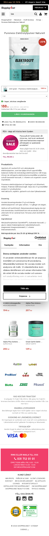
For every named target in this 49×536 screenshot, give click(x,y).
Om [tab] (40, 245)
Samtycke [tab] (8, 245)
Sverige (23, 530)
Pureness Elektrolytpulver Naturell (13, 22)
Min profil (9, 479)
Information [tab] (24, 245)
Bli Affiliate (40, 481)
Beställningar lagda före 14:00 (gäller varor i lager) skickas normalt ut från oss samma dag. (24, 410)
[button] (45, 14)
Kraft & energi (29, 20)
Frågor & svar (22, 479)
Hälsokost (17, 20)
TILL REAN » (8, 157)
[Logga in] (40, 14)
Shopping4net (6, 20)
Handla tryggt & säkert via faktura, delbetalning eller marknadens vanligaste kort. (24, 429)
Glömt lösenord (37, 479)
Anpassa (23, 296)
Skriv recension (37, 122)
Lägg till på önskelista (15, 122)
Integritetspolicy (30, 484)
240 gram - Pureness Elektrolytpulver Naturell (27, 88)
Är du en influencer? (24, 481)
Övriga (38, 20)
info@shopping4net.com (24, 467)
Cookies (16, 484)
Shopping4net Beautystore (17, 489)
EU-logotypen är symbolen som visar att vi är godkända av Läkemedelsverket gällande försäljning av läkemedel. (24, 419)
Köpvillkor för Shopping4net (17, 486)
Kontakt (9, 481)
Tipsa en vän (10, 125)
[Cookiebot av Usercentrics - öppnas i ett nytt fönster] (35, 238)
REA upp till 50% (12, 2)
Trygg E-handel (38, 489)
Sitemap (34, 526)
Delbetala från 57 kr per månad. (14, 109)
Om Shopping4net (39, 486)
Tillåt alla (25, 288)
